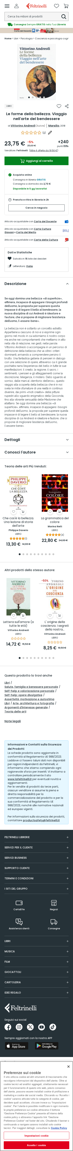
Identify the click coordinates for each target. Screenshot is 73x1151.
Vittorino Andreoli (23, 126)
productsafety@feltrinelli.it (41, 820)
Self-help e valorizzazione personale (29, 691)
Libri (7, 683)
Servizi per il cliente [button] (18, 847)
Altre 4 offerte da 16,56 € (43, 150)
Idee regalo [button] (12, 992)
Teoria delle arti (15, 711)
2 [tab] (33, 97)
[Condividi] (67, 106)
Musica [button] (9, 951)
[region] (36, 1106)
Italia (29, 266)
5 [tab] (44, 97)
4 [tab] (40, 97)
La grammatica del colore (55, 520)
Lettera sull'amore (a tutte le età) (18, 624)
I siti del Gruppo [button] (16, 889)
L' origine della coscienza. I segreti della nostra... (55, 626)
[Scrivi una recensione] (50, 132)
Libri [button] (7, 941)
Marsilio (53, 126)
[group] (36, 24)
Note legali (12, 721)
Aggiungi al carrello (39, 161)
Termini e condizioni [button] (19, 878)
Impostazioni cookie (36, 1135)
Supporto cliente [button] (17, 868)
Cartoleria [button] (12, 982)
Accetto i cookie (36, 1145)
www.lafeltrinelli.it (20, 779)
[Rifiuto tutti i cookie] (68, 1066)
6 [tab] (38, 554)
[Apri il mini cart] (66, 6)
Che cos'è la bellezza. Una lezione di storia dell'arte (18, 522)
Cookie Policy (59, 1128)
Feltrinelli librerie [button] (17, 837)
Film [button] (7, 962)
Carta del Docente (45, 221)
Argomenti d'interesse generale (26, 707)
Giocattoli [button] (12, 972)
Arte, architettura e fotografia (33, 703)
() (44, 132)
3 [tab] (36, 97)
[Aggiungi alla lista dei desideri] (59, 106)
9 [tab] (49, 554)
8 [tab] (46, 554)
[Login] (16, 6)
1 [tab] (29, 97)
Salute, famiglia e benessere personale (31, 687)
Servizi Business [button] (15, 858)
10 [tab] (53, 554)
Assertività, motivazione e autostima (29, 699)
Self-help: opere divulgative (23, 695)
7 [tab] (42, 554)
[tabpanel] (36, 72)
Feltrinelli (22, 150)
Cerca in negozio (36, 208)
